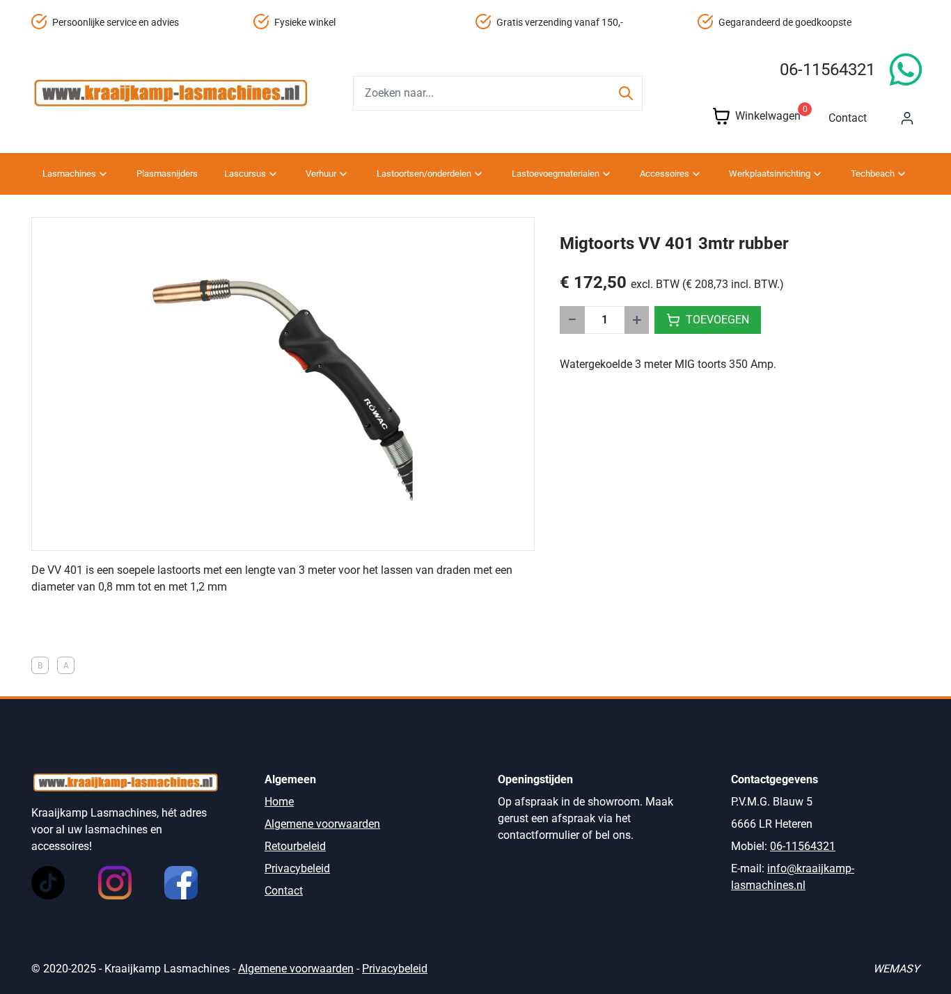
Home (279, 801)
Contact (847, 118)
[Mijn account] (907, 118)
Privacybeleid (297, 868)
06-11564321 (827, 69)
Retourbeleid (295, 846)
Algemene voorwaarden (322, 824)
